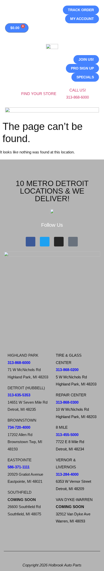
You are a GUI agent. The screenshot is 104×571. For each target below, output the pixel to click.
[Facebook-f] (30, 241)
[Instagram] (59, 241)
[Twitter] (44, 241)
